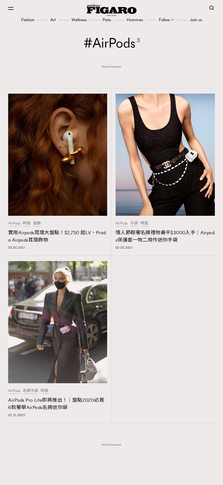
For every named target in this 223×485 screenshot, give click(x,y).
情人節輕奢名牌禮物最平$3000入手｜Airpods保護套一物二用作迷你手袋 (165, 236)
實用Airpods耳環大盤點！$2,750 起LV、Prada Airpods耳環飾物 (57, 236)
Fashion (28, 20)
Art (53, 20)
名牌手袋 (30, 390)
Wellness (79, 20)
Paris (107, 20)
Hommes (135, 20)
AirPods (14, 223)
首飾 (37, 223)
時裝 (26, 223)
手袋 (134, 223)
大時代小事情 (113, 477)
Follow (164, 20)
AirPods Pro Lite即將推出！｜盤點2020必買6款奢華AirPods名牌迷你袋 (56, 404)
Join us (196, 20)
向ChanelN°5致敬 (113, 468)
